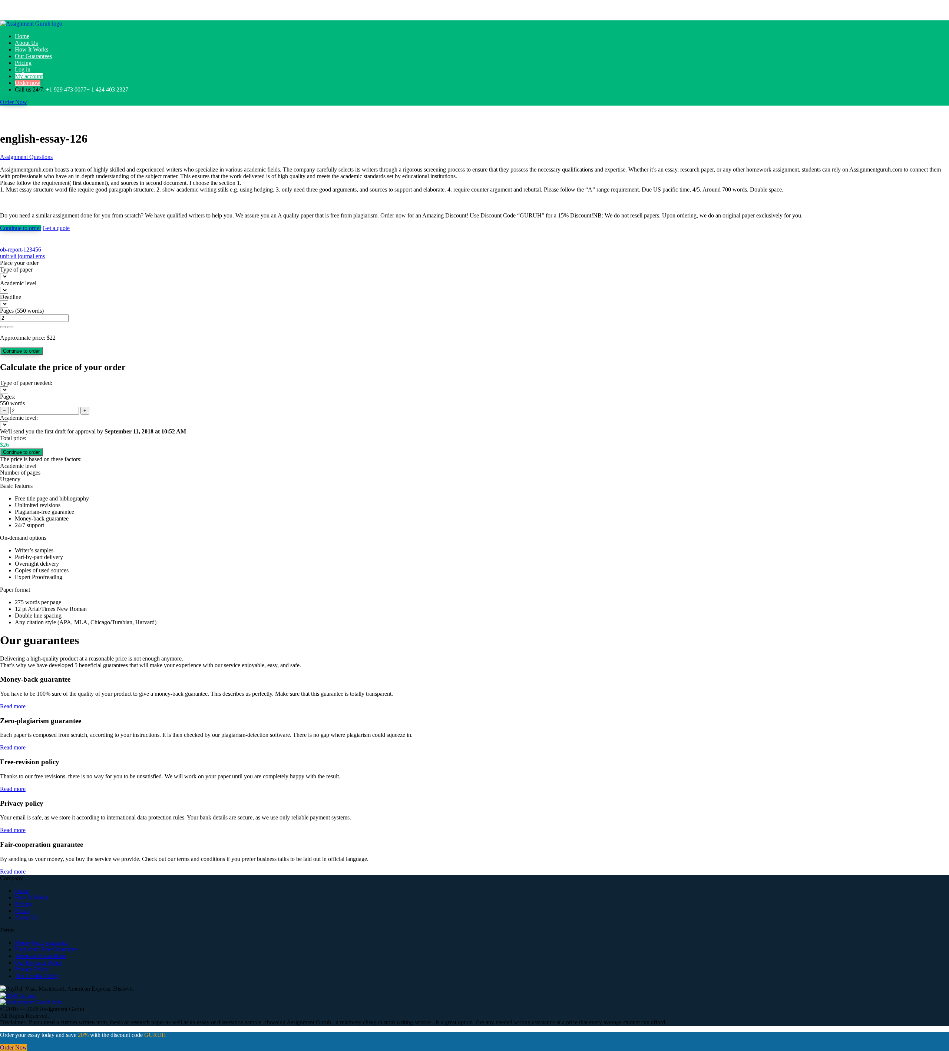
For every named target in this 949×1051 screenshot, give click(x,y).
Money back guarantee (41, 942)
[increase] (3, 327)
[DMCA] (18, 995)
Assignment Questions (26, 157)
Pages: (7, 396)
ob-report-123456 (20, 249)
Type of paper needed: (26, 383)
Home (22, 36)
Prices (22, 911)
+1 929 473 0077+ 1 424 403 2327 (87, 89)
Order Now (13, 102)
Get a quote (56, 228)
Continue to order (20, 228)
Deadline (10, 297)
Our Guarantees (33, 56)
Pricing (23, 63)
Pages (7, 310)
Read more (13, 706)
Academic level (18, 283)
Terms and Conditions (40, 956)
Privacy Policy (32, 969)
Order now (27, 83)
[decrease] (10, 327)
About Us (26, 43)
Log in (22, 69)
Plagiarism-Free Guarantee (46, 949)
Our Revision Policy (39, 962)
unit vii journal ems (22, 256)
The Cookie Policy (37, 976)
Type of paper (16, 269)
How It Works (31, 49)
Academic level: (19, 418)
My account (29, 76)
